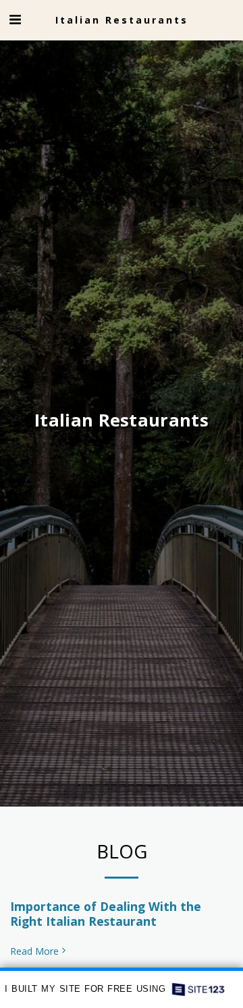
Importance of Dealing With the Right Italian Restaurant (105, 913)
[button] (14, 19)
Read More (34, 951)
